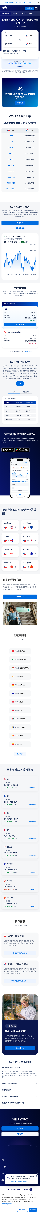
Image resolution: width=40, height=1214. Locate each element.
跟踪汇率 (20, 223)
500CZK (11, 171)
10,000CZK (10, 189)
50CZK (10, 159)
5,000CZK (11, 183)
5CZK (11, 142)
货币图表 (14, 13)
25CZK (10, 153)
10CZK (10, 148)
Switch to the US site (18, 1181)
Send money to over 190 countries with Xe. (18, 2)
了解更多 (27, 352)
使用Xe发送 (20, 324)
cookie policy (6, 1204)
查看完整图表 (20, 228)
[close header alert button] (38, 2)
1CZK (11, 136)
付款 (30, 13)
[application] (20, 259)
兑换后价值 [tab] (26, 392)
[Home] (4, 8)
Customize (22, 1210)
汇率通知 (23, 13)
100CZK (11, 165)
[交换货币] (20, 40)
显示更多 (20, 754)
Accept (33, 1210)
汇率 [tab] (14, 392)
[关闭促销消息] (36, 1176)
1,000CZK (11, 177)
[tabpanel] (20, 410)
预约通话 (20, 66)
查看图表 (32, 787)
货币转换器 (5, 14)
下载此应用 (29, 8)
